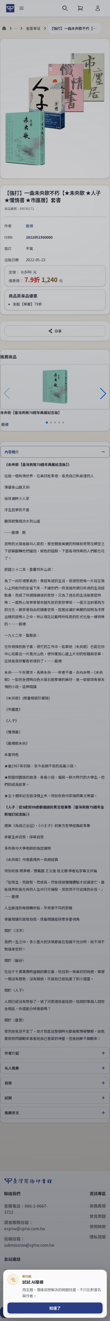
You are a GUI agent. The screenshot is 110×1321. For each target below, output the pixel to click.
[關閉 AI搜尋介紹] (55, 660)
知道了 (55, 1308)
